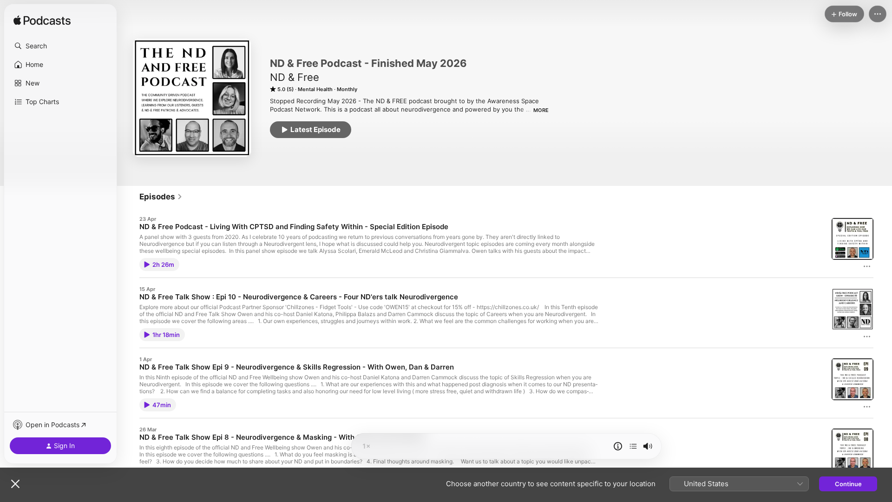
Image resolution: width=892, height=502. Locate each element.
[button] (60, 46)
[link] (161, 197)
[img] (42, 21)
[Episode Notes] (617, 446)
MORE (541, 110)
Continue (848, 484)
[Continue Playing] (633, 446)
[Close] (15, 484)
